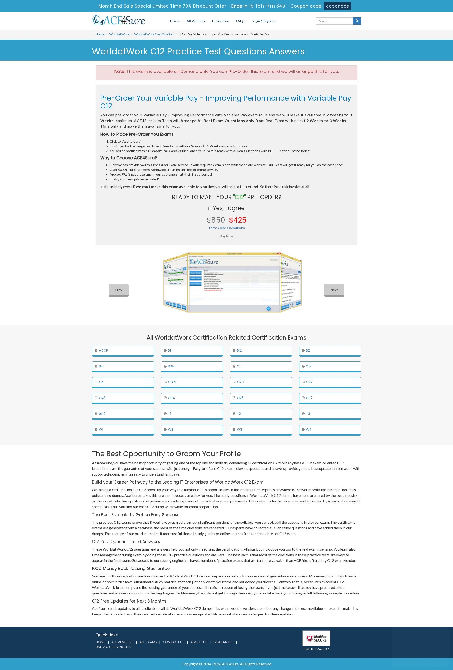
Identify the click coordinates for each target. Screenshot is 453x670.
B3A (171, 366)
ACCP (103, 350)
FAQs (240, 21)
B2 (308, 350)
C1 (238, 366)
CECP (172, 382)
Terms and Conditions (226, 228)
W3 (239, 429)
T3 (308, 413)
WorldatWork (119, 34)
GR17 (240, 382)
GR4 (171, 398)
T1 (169, 413)
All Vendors (196, 21)
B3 (101, 366)
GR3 (102, 398)
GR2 (309, 382)
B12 (239, 350)
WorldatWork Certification (154, 34)
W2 (170, 429)
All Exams (148, 642)
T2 (239, 413)
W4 (309, 429)
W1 (101, 429)
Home (175, 21)
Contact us (174, 642)
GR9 (102, 413)
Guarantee (220, 21)
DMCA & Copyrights (113, 647)
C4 (101, 382)
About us (198, 642)
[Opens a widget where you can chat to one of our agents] (420, 643)
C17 (309, 366)
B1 (169, 350)
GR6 (240, 398)
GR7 (309, 398)
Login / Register (264, 21)
